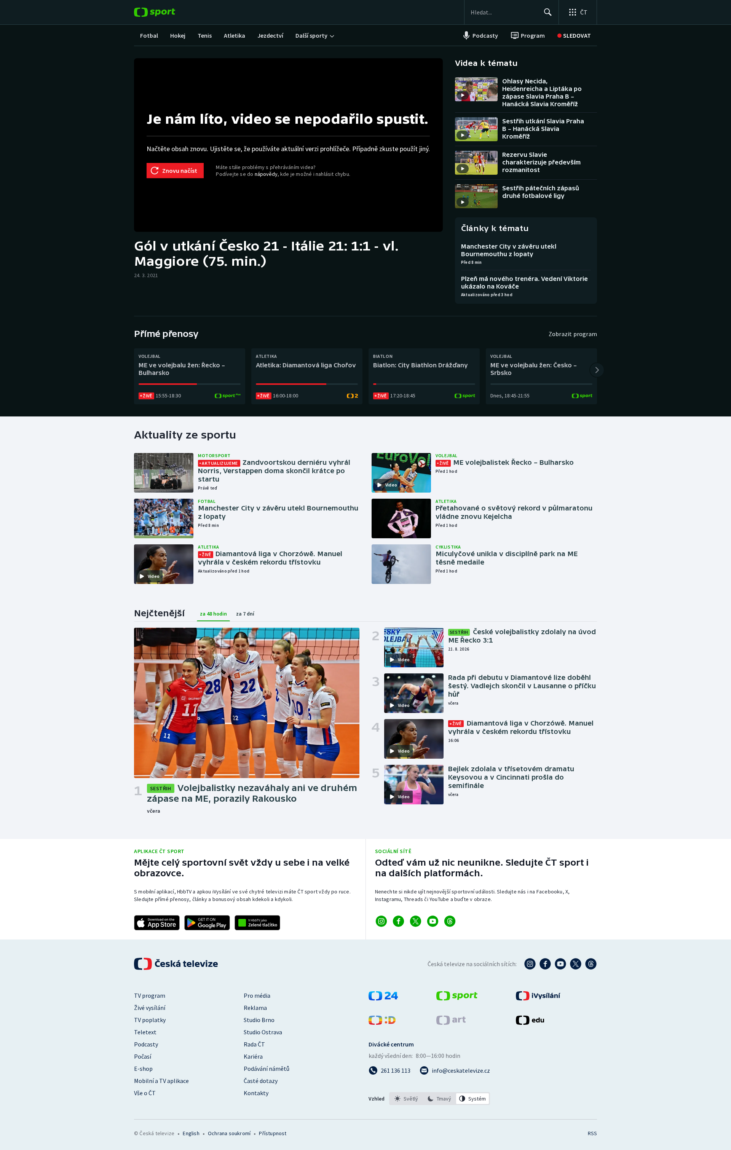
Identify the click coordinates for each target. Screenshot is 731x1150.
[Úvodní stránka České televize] (176, 964)
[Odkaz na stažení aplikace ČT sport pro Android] (207, 922)
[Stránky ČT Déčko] (382, 1022)
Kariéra (253, 1056)
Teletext (145, 1032)
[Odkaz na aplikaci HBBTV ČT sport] (257, 922)
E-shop (143, 1068)
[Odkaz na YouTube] (432, 921)
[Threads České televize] (591, 964)
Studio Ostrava (263, 1032)
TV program (149, 995)
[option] (406, 1098)
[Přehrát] (462, 95)
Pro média (257, 995)
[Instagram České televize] (530, 964)
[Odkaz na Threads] (450, 921)
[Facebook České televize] (545, 964)
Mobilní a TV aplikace (161, 1081)
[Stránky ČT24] (383, 998)
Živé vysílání (149, 1007)
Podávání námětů (266, 1068)
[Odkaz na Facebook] (398, 921)
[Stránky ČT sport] (456, 998)
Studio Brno (259, 1020)
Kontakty (256, 1093)
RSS (592, 1133)
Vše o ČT (145, 1093)
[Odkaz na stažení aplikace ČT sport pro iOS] (157, 922)
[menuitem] (149, 35)
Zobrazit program (573, 334)
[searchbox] (503, 12)
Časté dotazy (261, 1081)
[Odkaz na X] (415, 921)
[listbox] (439, 1098)
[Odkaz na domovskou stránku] (166, 12)
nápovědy (266, 174)
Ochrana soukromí (229, 1133)
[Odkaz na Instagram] (381, 921)
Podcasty (146, 1044)
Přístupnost (272, 1133)
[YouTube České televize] (560, 964)
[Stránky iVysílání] (538, 998)
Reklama (255, 1007)
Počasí (142, 1056)
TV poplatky (150, 1020)
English (191, 1133)
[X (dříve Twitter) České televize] (576, 964)
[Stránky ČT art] (451, 1022)
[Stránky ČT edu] (530, 1022)
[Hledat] (547, 12)
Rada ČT (254, 1044)
